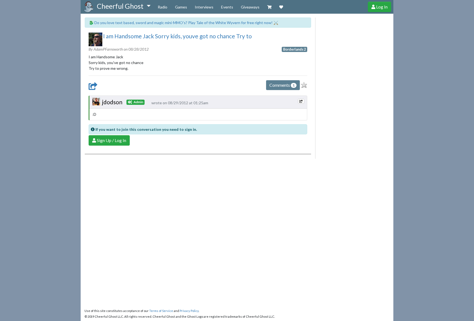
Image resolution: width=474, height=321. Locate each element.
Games (181, 7)
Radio (162, 7)
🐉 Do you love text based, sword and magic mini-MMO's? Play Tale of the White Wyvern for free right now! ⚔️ (183, 22)
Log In (381, 6)
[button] (123, 6)
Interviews (204, 7)
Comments (282, 85)
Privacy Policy (189, 311)
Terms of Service (161, 311)
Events (227, 7)
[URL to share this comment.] (301, 101)
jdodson (112, 102)
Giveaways (250, 7)
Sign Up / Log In (111, 140)
